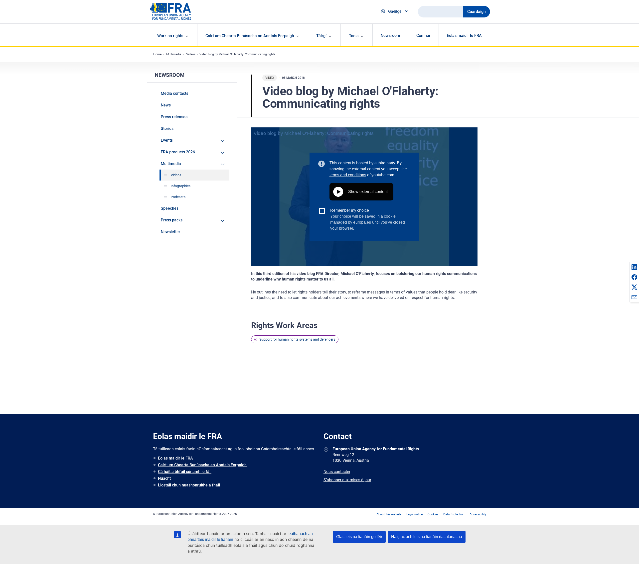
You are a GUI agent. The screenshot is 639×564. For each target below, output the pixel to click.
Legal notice (414, 514)
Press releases (174, 116)
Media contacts (174, 93)
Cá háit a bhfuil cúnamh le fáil (184, 471)
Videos (190, 54)
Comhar (423, 35)
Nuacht (164, 478)
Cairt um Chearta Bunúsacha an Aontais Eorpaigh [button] (249, 35)
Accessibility (478, 514)
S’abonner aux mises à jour (347, 479)
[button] (634, 267)
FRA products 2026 (178, 152)
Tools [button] (353, 35)
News (166, 105)
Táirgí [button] (321, 35)
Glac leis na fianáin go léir (359, 537)
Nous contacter (336, 471)
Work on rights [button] (170, 35)
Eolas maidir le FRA (464, 35)
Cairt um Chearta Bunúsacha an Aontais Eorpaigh (202, 465)
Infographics (180, 186)
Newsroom (390, 35)
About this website (388, 514)
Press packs (171, 220)
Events (167, 140)
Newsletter (170, 231)
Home (157, 54)
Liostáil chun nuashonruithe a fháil (189, 485)
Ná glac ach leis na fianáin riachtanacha (426, 537)
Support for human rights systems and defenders (297, 339)
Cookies (433, 514)
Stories (167, 128)
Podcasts (178, 197)
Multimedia (173, 54)
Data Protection (454, 514)
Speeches (169, 208)
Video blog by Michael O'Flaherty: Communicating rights (237, 54)
